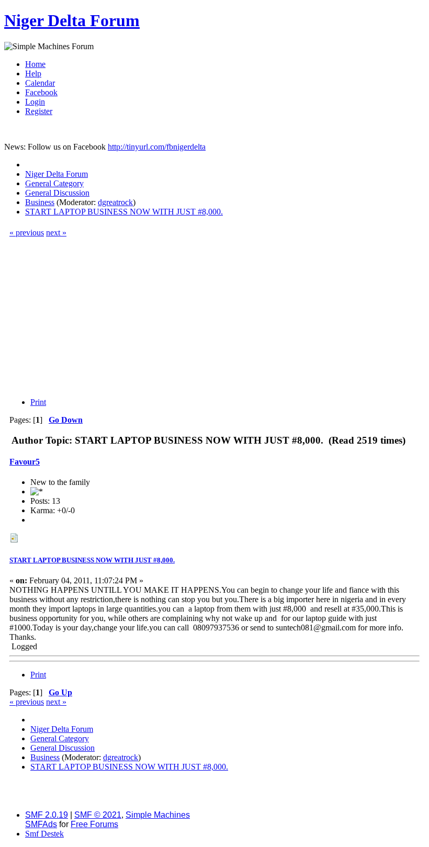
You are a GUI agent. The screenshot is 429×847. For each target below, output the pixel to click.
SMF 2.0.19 (46, 814)
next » (56, 232)
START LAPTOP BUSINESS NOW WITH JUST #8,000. (92, 560)
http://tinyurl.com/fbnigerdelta (157, 146)
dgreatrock (115, 202)
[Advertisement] (214, 316)
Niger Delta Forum (72, 20)
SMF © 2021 (97, 814)
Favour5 (24, 461)
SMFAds (41, 824)
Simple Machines (158, 814)
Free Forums (94, 824)
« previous (26, 232)
